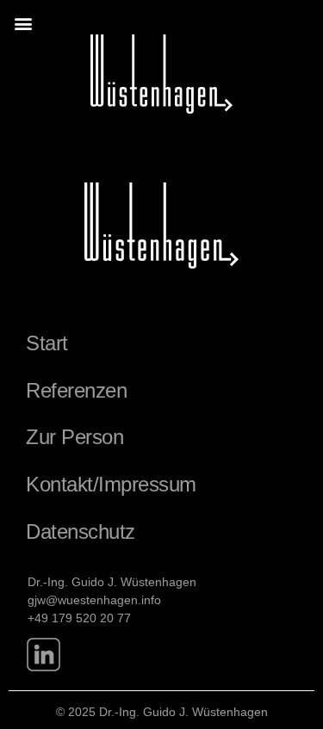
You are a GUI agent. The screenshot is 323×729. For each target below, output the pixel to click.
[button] (23, 23)
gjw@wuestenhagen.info (94, 600)
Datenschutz (80, 531)
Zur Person (74, 436)
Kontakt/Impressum (111, 484)
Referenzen (76, 390)
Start (47, 343)
